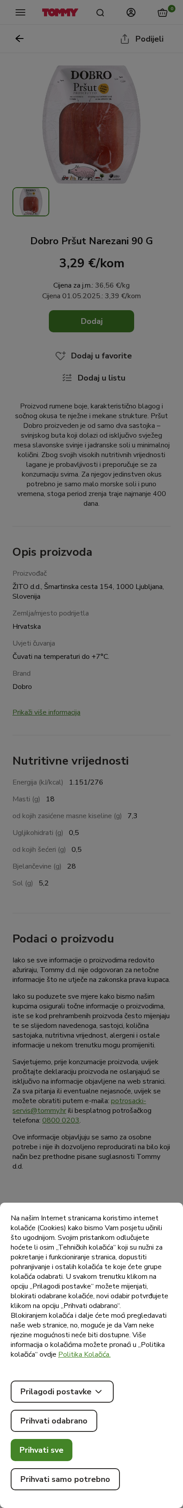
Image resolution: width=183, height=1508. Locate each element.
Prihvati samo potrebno (65, 1479)
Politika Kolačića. (84, 1354)
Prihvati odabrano (54, 1421)
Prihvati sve (42, 1450)
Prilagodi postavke (56, 1391)
